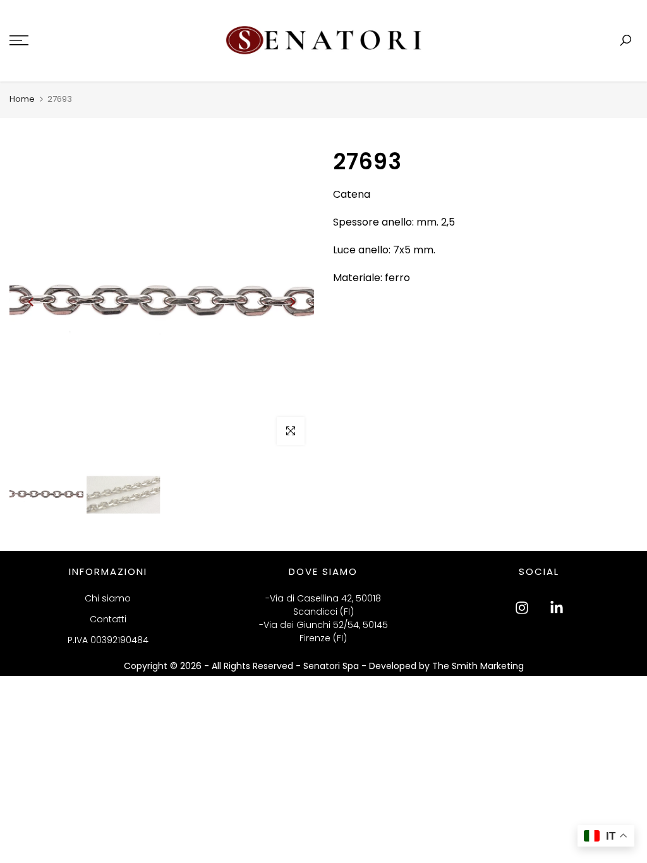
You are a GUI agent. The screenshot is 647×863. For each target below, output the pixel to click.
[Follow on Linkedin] (556, 608)
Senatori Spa (332, 666)
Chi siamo (108, 598)
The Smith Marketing (478, 666)
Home (22, 99)
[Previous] (31, 302)
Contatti (108, 619)
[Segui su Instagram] (522, 608)
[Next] (292, 302)
